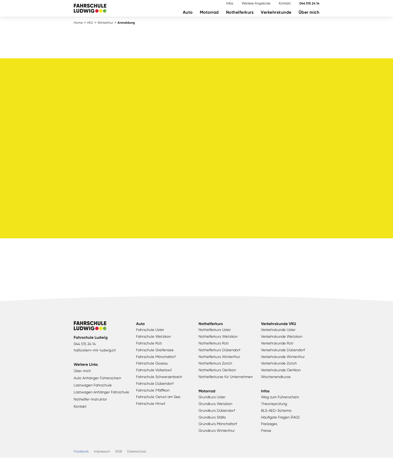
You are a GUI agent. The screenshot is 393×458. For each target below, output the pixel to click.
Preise (266, 430)
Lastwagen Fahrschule (93, 385)
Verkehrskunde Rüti (277, 343)
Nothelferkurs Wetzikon (218, 336)
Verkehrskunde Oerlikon (281, 370)
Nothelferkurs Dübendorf (219, 350)
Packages (269, 424)
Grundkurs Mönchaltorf (218, 424)
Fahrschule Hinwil (150, 403)
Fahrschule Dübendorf (155, 383)
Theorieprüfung (274, 404)
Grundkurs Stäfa (212, 417)
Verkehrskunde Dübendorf (283, 350)
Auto (188, 12)
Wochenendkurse (276, 377)
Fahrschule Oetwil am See (158, 397)
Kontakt (285, 3)
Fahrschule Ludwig (90, 9)
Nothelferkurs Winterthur (219, 356)
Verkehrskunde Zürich (279, 363)
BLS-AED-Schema (276, 410)
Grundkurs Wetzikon (215, 404)
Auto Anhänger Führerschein (97, 378)
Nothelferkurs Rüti (214, 343)
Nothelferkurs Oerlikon (217, 370)
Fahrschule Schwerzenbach (159, 377)
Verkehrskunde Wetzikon (281, 336)
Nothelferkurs (240, 12)
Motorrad (209, 12)
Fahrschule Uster (150, 329)
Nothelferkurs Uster (215, 329)
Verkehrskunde (276, 12)
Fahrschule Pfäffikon (153, 390)
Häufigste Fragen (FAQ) (280, 417)
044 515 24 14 (309, 3)
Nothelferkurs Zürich (215, 363)
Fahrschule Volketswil (154, 370)
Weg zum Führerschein (280, 397)
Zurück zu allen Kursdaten (196, 273)
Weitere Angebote (256, 3)
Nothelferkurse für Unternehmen (226, 377)
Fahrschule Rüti (149, 343)
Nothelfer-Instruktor (90, 399)
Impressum (102, 451)
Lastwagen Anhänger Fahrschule (101, 392)
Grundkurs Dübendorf (217, 410)
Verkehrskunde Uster (278, 329)
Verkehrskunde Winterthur (283, 356)
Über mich (309, 12)
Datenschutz (136, 451)
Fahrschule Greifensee (155, 350)
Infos (229, 3)
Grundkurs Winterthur (217, 430)
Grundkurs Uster (212, 397)
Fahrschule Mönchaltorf (156, 356)
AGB (118, 451)
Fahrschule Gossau (152, 363)
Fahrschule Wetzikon (153, 336)
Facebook (81, 451)
